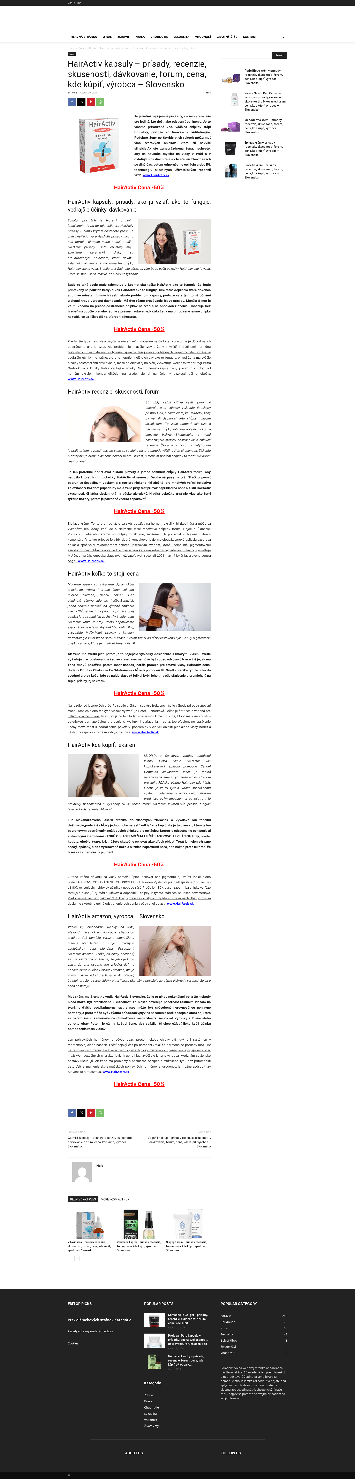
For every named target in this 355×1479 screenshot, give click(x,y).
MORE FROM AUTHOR (115, 1199)
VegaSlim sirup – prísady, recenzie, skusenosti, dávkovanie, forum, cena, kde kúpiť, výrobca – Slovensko (179, 1142)
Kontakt (250, 37)
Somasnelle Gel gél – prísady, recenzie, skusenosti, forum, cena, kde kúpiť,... (188, 1319)
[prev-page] (70, 1258)
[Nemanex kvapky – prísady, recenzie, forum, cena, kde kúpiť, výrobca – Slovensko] (154, 1361)
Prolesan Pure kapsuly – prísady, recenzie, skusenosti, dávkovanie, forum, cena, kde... (188, 1339)
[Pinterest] (91, 102)
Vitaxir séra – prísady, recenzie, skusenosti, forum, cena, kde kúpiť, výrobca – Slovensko (89, 1246)
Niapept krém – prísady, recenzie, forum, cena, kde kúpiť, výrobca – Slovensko (186, 1246)
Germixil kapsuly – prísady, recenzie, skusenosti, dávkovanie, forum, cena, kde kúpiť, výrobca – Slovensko (100, 1142)
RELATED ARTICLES (83, 1199)
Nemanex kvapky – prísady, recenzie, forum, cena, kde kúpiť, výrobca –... (186, 1360)
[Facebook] (72, 102)
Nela (74, 92)
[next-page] (77, 1258)
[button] (282, 37)
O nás (107, 37)
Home (71, 48)
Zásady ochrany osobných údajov (90, 1331)
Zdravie (124, 37)
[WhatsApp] (100, 102)
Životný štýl (227, 37)
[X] (81, 102)
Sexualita (181, 37)
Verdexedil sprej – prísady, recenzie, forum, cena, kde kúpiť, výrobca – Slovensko (139, 1246)
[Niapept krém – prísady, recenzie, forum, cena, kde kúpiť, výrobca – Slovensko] (188, 1223)
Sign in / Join (74, 2)
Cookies (73, 1343)
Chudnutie (159, 37)
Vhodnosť (203, 37)
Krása (140, 37)
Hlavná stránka (84, 37)
